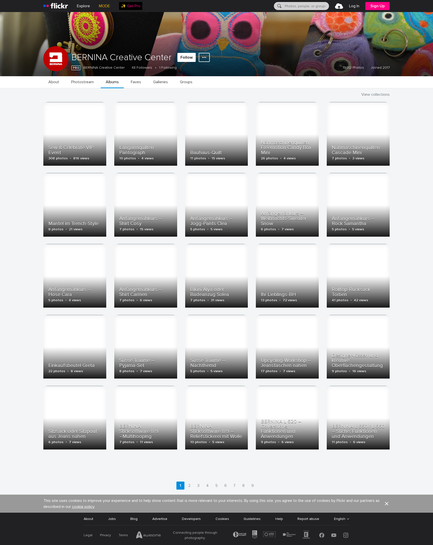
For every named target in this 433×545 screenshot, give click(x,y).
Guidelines (252, 519)
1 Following (168, 67)
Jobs (112, 519)
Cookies (222, 519)
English (339, 519)
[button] (387, 504)
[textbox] (306, 6)
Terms (123, 535)
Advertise (159, 519)
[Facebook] (322, 535)
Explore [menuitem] (83, 6)
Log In (354, 6)
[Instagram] (346, 535)
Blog (134, 519)
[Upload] (339, 6)
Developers (191, 519)
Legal (88, 535)
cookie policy (83, 506)
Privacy (105, 535)
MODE (104, 6)
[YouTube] (334, 535)
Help (279, 519)
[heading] (55, 6)
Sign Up (377, 6)
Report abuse (308, 519)
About (88, 519)
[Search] (279, 6)
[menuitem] (130, 6)
